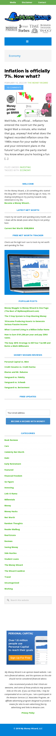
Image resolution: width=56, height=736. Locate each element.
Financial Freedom (13, 475)
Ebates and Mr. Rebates (16, 372)
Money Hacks (11, 511)
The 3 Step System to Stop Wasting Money (25, 316)
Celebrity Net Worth (14, 452)
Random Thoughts (13, 523)
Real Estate (10, 535)
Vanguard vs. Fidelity (14, 377)
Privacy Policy (28, 712)
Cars (6, 446)
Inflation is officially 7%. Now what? (27, 73)
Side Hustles (10, 553)
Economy (25, 170)
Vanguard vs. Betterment (16, 387)
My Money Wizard (28, 16)
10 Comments (14, 87)
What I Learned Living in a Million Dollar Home (26, 329)
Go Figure (9, 481)
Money (7, 505)
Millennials (9, 499)
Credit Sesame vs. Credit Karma (19, 367)
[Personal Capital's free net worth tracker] (26, 294)
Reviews (8, 541)
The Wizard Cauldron (14, 571)
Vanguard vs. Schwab (14, 382)
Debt (6, 458)
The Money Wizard (13, 565)
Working (8, 588)
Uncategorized (11, 582)
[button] (28, 41)
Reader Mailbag (12, 529)
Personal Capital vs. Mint (16, 361)
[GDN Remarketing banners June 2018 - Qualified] (27, 663)
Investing (25, 167)
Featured (8, 470)
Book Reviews (11, 440)
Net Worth (9, 517)
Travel (7, 577)
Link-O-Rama (10, 493)
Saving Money (11, 547)
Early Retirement (12, 464)
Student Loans (11, 559)
